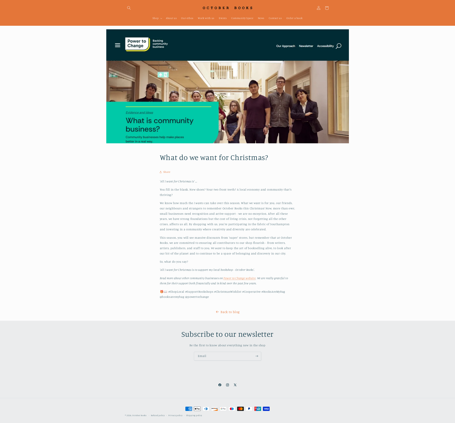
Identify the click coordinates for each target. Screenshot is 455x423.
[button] (129, 8)
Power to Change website (239, 278)
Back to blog (230, 312)
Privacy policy (175, 415)
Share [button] (166, 171)
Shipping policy (194, 415)
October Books (139, 415)
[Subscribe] (257, 356)
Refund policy (158, 415)
